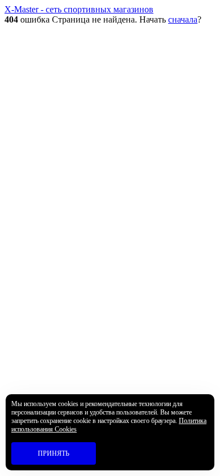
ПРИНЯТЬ (53, 453)
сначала (182, 19)
